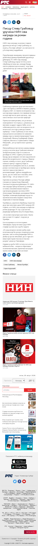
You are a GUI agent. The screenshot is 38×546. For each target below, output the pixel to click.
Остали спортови (13, 501)
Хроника (5, 492)
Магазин (7, 504)
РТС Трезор (11, 515)
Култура (32, 7)
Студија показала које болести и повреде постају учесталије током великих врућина (13, 413)
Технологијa (5, 505)
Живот (14, 504)
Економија (20, 492)
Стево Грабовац (9, 265)
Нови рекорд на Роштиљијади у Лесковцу (12, 395)
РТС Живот (16, 514)
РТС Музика (20, 515)
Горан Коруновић (9, 268)
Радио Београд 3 (7, 520)
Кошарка (19, 498)
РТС (6, 526)
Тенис (25, 498)
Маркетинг (18, 526)
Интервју (8, 7)
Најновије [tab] (6, 386)
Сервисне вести (27, 493)
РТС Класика (26, 514)
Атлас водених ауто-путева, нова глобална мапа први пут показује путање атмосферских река (14, 421)
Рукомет (6, 499)
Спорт (5, 498)
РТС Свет (24, 513)
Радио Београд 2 (28, 519)
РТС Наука (32, 513)
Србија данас (31, 490)
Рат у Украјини (10, 493)
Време (19, 493)
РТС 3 (18, 513)
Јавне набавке (28, 526)
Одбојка (31, 498)
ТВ (3, 513)
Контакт (11, 526)
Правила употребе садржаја (26, 538)
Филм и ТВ (8, 507)
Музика (31, 504)
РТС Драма (7, 514)
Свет (23, 490)
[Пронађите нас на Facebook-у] (19, 481)
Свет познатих (23, 505)
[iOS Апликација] (19, 442)
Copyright (14, 538)
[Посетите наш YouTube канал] (24, 481)
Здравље (33, 505)
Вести (4, 490)
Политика (11, 490)
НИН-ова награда (15, 261)
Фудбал (11, 498)
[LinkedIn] (14, 22)
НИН (5, 261)
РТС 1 (7, 513)
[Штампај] (18, 22)
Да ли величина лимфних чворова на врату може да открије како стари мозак (13, 405)
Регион (18, 490)
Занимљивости (22, 504)
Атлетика (22, 499)
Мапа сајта (30, 532)
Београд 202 (19, 520)
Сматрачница (8, 495)
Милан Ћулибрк (22, 265)
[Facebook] (4, 22)
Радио (6, 519)
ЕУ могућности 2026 (27, 495)
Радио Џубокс (23, 521)
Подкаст (17, 495)
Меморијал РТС (25, 501)
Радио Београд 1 (15, 519)
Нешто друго (24, 7)
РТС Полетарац (31, 515)
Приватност (6, 538)
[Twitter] (9, 22)
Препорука (16, 7)
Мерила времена (30, 492)
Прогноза (7, 381)
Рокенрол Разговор (15, 8)
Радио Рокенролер (11, 521)
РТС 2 (12, 513)
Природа (22, 507)
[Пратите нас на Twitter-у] (15, 481)
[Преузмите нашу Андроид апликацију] (19, 466)
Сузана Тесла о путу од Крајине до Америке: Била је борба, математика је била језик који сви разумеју (14, 430)
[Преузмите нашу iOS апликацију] (19, 461)
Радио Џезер (20, 523)
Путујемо (14, 505)
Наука (15, 507)
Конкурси (13, 527)
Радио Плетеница (30, 520)
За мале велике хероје (20, 508)
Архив (28, 523)
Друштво (12, 492)
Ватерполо (14, 499)
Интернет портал (22, 527)
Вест (2, 7)
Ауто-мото (30, 499)
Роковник (4, 8)
